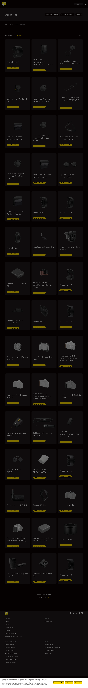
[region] (44, 683)
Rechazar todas (69, 682)
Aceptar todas (78, 682)
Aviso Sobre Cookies (31, 685)
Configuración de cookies (58, 682)
